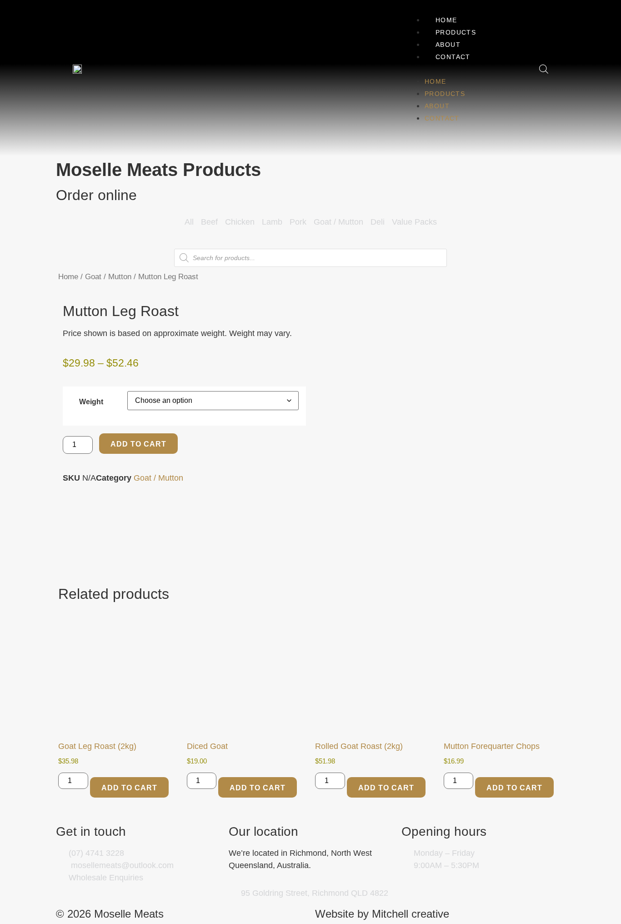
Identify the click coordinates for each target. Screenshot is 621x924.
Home (446, 20)
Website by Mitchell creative (382, 914)
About (448, 44)
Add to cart (138, 444)
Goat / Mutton (108, 276)
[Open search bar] (543, 69)
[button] (446, 69)
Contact (453, 56)
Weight (91, 401)
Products (456, 32)
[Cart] (524, 69)
